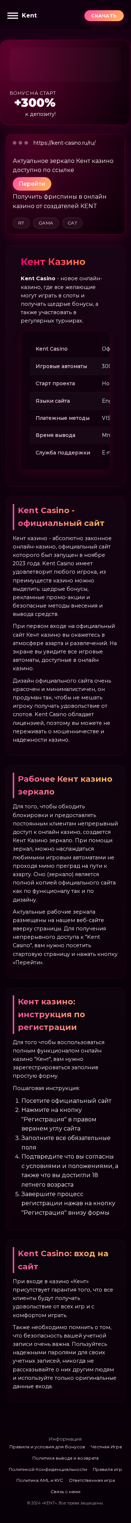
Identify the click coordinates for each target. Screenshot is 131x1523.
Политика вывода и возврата (65, 1458)
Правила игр (107, 1469)
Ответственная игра (92, 1480)
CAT (72, 223)
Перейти (32, 183)
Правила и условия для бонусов (47, 1446)
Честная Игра (106, 1446)
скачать (104, 16)
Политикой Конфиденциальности (48, 1469)
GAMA (46, 223)
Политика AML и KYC (39, 1480)
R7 (21, 223)
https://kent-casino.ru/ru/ (64, 143)
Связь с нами (65, 1491)
